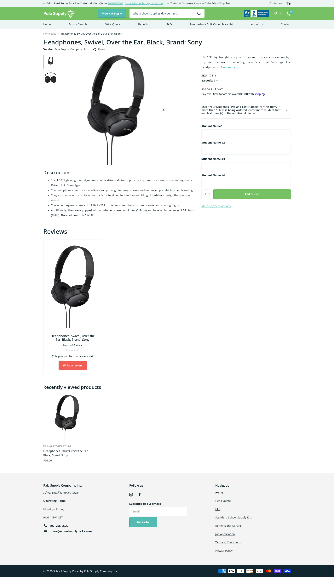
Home (47, 24)
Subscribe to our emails (145, 504)
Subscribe (143, 522)
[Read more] (278, 13)
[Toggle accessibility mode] (288, 3)
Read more (228, 67)
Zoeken (199, 13)
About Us (257, 24)
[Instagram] (131, 494)
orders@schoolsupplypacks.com (144, 3)
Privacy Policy (224, 550)
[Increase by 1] (210, 190)
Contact (286, 24)
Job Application (225, 534)
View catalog (111, 13)
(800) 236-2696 (58, 526)
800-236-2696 (115, 3)
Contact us (275, 3)
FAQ (169, 24)
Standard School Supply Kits (233, 517)
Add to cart (252, 194)
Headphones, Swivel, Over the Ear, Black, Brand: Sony (66, 453)
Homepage (49, 33)
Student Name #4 (213, 175)
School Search (78, 24)
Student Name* (211, 126)
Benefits (143, 24)
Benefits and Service (228, 526)
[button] (164, 110)
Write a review (72, 365)
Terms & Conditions (228, 542)
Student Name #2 (213, 142)
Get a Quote (112, 24)
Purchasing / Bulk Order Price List (211, 24)
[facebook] (140, 494)
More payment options (216, 206)
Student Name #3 (213, 159)
